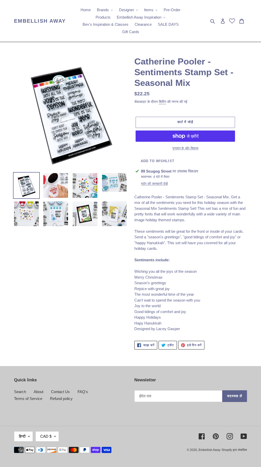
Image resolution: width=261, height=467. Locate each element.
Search (20, 392)
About (38, 392)
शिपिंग (162, 102)
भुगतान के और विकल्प (185, 148)
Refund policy (61, 398)
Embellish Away (40, 21)
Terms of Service (28, 398)
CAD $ (45, 436)
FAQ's (82, 392)
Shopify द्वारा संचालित (234, 450)
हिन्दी (22, 436)
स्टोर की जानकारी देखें (154, 184)
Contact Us (60, 392)
